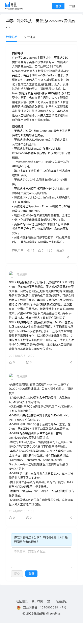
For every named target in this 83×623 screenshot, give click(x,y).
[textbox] (41, 558)
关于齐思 (37, 601)
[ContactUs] (49, 601)
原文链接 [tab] (29, 37)
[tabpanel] (41, 313)
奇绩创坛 (61, 601)
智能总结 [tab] (11, 37)
